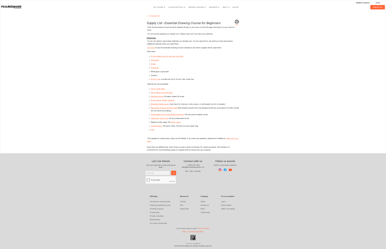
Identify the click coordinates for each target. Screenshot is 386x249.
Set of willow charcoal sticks (162, 93)
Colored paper (156, 126)
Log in (223, 202)
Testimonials (205, 212)
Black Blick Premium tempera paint (164, 108)
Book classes (226, 205)
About (203, 202)
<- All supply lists (153, 16)
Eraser (153, 64)
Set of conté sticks (158, 89)
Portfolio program (157, 209)
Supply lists (184, 209)
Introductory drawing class (160, 202)
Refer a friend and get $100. (193, 232)
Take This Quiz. (204, 228)
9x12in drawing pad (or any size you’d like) (167, 56)
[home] (11, 7)
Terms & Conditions (193, 243)
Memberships (155, 220)
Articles (183, 202)
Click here (151, 48)
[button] (159, 7)
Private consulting (156, 216)
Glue (152, 130)
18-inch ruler (156, 79)
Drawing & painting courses (160, 205)
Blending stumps (157, 96)
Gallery (236, 7)
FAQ (181, 205)
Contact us (205, 205)
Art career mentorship (158, 223)
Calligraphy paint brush (160, 118)
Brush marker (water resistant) (162, 100)
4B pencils (155, 60)
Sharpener (155, 68)
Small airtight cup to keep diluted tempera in (168, 115)
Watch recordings (228, 209)
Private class (154, 212)
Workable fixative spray (160, 104)
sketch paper (176, 122)
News (203, 209)
